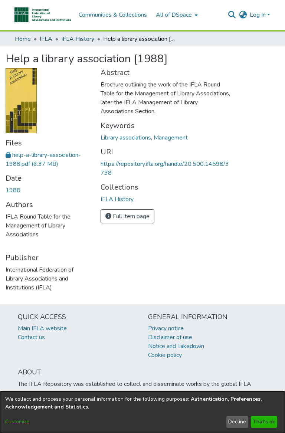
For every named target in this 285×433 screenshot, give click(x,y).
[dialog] (142, 412)
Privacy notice (166, 328)
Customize (17, 421)
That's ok (264, 421)
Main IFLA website (42, 328)
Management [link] (171, 138)
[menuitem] (176, 15)
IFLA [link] (46, 39)
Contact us (31, 337)
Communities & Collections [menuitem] (113, 15)
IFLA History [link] (77, 39)
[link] (117, 199)
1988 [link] (13, 190)
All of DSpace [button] (174, 15)
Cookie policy (165, 355)
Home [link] (23, 39)
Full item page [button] (130, 216)
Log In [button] (258, 15)
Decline (237, 421)
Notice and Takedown (176, 346)
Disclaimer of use (170, 337)
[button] (42, 14)
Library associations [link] (126, 138)
